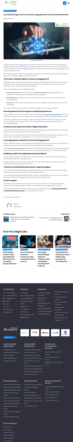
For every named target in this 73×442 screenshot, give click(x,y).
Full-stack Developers (8, 432)
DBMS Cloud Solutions (30, 392)
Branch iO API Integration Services (12, 384)
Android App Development (9, 358)
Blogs (7, 306)
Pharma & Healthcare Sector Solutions (62, 293)
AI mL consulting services (51, 400)
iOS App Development (8, 355)
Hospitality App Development (45, 311)
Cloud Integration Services (30, 406)
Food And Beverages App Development (44, 294)
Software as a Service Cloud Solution (33, 384)
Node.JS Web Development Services (33, 366)
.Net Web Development (30, 352)
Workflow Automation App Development (61, 319)
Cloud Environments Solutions (31, 395)
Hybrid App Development (9, 361)
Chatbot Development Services (53, 392)
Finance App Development (44, 308)
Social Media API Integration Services (10, 408)
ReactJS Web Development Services (33, 371)
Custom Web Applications (27, 298)
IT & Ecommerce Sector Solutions (61, 298)
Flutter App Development (9, 350)
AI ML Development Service (28, 314)
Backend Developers (8, 438)
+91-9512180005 (10, 293)
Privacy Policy (9, 309)
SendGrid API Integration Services (11, 398)
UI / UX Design (24, 293)
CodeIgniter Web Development (32, 355)
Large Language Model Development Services (54, 388)
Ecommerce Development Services (27, 302)
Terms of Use (8, 312)
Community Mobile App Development (60, 303)
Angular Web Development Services (33, 369)
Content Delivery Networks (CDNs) (32, 398)
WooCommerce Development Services (52, 358)
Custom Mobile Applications (28, 295)
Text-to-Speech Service (51, 397)
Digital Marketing (25, 317)
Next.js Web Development (30, 374)
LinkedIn (7, 301)
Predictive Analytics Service (52, 394)
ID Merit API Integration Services (11, 401)
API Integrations (25, 309)
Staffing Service (24, 306)
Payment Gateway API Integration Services (11, 413)
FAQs (6, 304)
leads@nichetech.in (10, 298)
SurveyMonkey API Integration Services (11, 394)
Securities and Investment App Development (61, 314)
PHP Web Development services (32, 350)
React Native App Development (11, 352)
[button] (69, 3)
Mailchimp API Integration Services (12, 390)
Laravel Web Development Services (33, 358)
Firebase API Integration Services (11, 403)
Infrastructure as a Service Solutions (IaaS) (33, 402)
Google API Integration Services (11, 416)
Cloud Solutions (24, 312)
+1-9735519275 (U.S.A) (11, 295)
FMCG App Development (44, 314)
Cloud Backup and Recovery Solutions (31, 388)
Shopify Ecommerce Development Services (53, 353)
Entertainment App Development (59, 308)
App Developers (7, 427)
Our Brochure (9, 337)
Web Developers (7, 429)
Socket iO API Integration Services (12, 387)
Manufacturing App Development (42, 299)
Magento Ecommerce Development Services (54, 363)
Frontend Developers (8, 435)
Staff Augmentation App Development (44, 304)
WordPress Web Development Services (31, 362)
